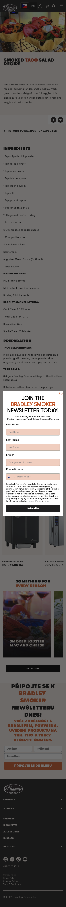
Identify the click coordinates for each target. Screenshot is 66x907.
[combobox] (11, 476)
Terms (46, 501)
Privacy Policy (34, 501)
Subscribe (33, 508)
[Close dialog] (61, 393)
